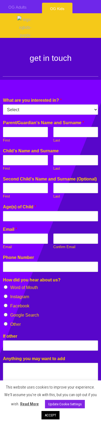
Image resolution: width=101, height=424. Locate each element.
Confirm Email (64, 247)
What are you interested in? (32, 100)
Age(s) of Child (19, 207)
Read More (29, 404)
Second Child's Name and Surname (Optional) (50, 179)
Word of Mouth (24, 287)
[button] (57, 9)
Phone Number (18, 257)
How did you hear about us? (32, 280)
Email (10, 229)
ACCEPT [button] (50, 415)
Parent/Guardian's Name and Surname (43, 122)
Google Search (24, 315)
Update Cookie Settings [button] (65, 404)
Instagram (19, 296)
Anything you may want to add (34, 358)
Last (56, 140)
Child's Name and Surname (31, 151)
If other (10, 336)
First (6, 140)
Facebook (19, 306)
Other (15, 324)
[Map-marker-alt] (90, 7)
